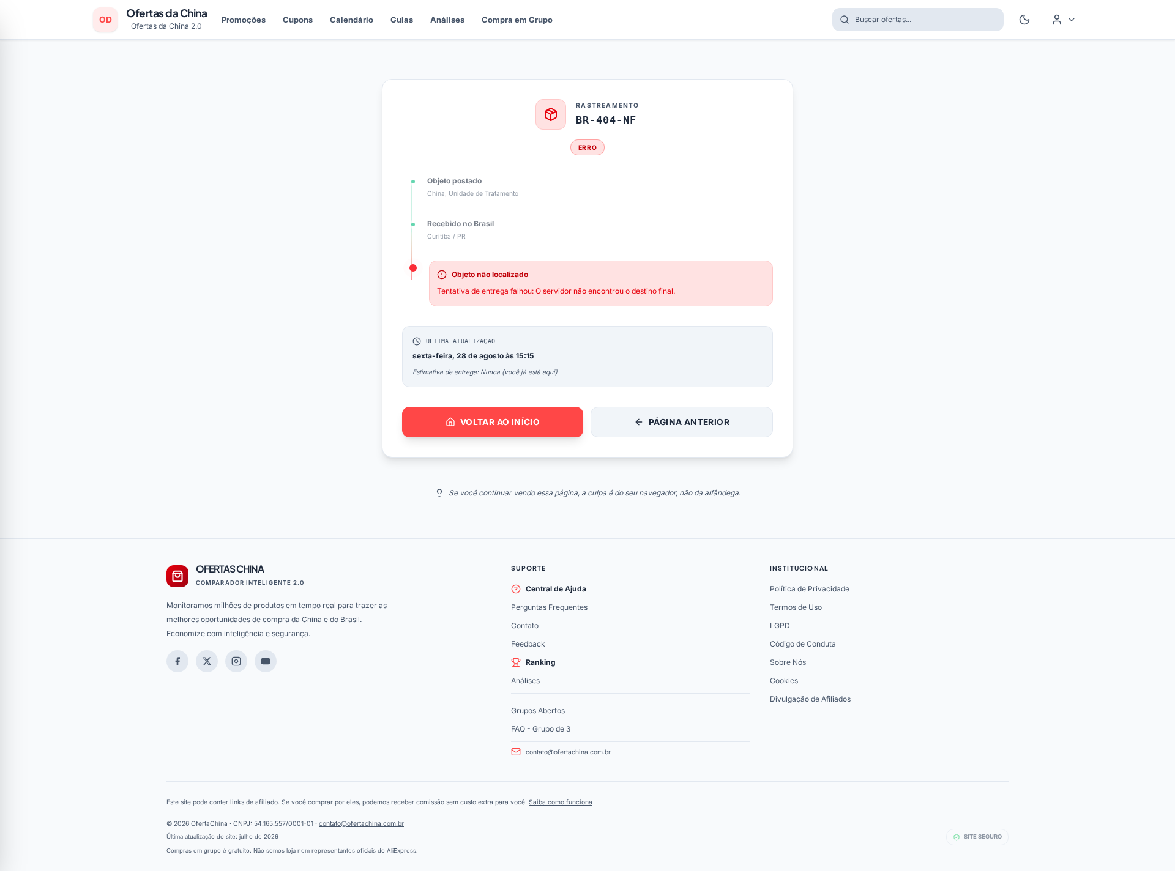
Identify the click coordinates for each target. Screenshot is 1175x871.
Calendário (351, 19)
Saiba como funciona (560, 802)
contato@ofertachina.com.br (568, 751)
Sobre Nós (788, 662)
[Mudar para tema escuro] (1024, 19)
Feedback (528, 643)
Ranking (541, 662)
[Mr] (177, 661)
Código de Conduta (803, 643)
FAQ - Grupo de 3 (540, 728)
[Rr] (207, 661)
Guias (401, 19)
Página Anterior (689, 422)
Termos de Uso (796, 607)
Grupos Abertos (538, 710)
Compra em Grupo (517, 19)
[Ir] (266, 661)
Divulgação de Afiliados (810, 698)
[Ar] (236, 661)
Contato (525, 625)
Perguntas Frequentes (549, 607)
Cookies (784, 680)
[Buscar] (840, 19)
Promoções (244, 19)
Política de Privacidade (809, 588)
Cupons (298, 19)
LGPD (780, 625)
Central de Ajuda (556, 588)
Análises (447, 19)
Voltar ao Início (500, 422)
